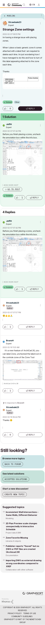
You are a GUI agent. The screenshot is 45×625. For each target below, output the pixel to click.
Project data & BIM (13, 533)
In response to (14, 403)
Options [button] (41, 15)
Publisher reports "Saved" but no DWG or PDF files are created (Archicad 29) (22, 549)
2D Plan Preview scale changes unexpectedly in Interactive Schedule (21, 526)
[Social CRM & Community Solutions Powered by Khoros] (7, 601)
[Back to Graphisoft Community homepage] (15, 4)
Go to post (14, 189)
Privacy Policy (15, 613)
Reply (31, 108)
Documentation (12, 555)
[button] (5, 108)
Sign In (40, 4)
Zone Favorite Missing (17, 537)
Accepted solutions (16, 479)
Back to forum (13, 464)
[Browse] (4, 5)
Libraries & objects (13, 541)
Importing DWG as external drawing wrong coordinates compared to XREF (23, 563)
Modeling (10, 518)
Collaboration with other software (19, 570)
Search (24, 4)
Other (17, 102)
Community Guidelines (21, 616)
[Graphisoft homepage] (33, 593)
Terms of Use (29, 613)
